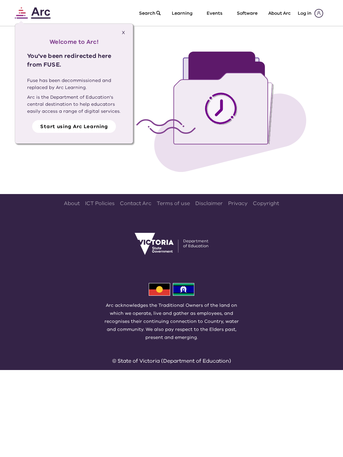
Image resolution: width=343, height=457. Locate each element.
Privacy (238, 203)
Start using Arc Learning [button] (74, 126)
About (72, 203)
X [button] (123, 32)
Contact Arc (135, 203)
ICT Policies (100, 203)
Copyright (266, 203)
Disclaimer (209, 203)
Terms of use (173, 203)
